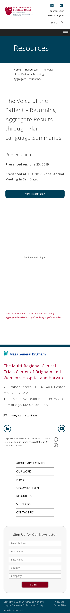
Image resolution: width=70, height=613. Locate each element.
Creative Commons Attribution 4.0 (34, 442)
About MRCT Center (31, 463)
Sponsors (23, 504)
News (20, 479)
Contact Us (25, 512)
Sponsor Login (57, 11)
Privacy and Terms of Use (60, 603)
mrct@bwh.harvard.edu (23, 415)
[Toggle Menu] (65, 32)
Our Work (23, 471)
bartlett (19, 610)
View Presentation (35, 193)
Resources (24, 496)
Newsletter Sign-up (55, 15)
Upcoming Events (29, 488)
